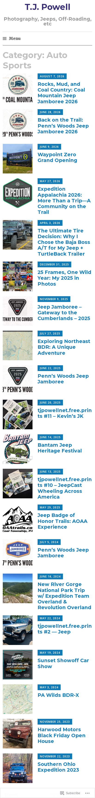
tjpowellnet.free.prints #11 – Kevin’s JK (65, 413)
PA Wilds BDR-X (58, 695)
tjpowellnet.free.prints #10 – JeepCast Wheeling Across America (65, 488)
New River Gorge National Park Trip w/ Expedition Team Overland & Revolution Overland (64, 595)
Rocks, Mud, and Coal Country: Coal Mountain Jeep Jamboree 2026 (61, 92)
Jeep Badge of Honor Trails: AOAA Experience (62, 521)
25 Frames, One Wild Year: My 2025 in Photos (64, 278)
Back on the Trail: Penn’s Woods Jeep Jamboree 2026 (63, 125)
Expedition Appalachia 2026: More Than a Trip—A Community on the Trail (64, 200)
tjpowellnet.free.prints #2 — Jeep (65, 629)
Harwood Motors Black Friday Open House (62, 735)
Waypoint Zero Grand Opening (57, 157)
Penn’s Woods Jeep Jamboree (63, 379)
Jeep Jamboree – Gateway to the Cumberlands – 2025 (64, 312)
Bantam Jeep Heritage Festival (60, 448)
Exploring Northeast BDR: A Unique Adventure (64, 347)
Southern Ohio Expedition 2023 (58, 767)
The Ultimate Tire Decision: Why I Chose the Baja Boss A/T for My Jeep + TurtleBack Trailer (64, 242)
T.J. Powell (47, 7)
